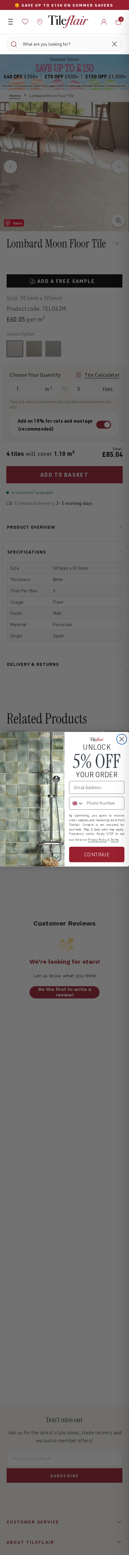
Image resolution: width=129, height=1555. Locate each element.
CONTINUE (96, 854)
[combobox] (76, 803)
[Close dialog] (122, 739)
